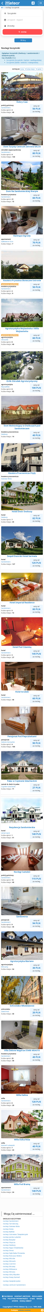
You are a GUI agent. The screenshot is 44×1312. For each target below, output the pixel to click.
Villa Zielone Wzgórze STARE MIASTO (22, 1050)
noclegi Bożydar (9, 1240)
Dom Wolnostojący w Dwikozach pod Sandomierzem (22, 427)
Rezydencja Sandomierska (22, 827)
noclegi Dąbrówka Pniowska (14, 1253)
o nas (32, 1298)
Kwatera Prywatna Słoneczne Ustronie (22, 280)
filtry (24, 40)
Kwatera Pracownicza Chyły (22, 473)
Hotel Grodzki (22, 691)
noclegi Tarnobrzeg (10, 1224)
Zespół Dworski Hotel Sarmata (22, 556)
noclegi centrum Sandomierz (14, 1285)
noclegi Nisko (8, 1229)
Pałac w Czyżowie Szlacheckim (22, 781)
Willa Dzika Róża (22, 1139)
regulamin (37, 1296)
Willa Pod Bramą (22, 1184)
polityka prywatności (18, 1298)
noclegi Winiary (9, 1272)
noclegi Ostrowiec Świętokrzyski (15, 1234)
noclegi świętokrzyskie (11, 1281)
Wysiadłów (5, 387)
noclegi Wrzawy (9, 1266)
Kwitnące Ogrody (22, 235)
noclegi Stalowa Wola (11, 1226)
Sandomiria (22, 916)
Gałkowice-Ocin (7, 241)
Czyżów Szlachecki (8, 786)
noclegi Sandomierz (11, 1221)
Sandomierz (6, 108)
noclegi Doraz (8, 1250)
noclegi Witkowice (10, 1269)
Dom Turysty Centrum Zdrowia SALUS (22, 146)
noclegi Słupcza (9, 1242)
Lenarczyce (5, 833)
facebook (8, 1296)
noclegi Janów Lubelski (12, 1237)
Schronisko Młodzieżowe (22, 1005)
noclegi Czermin (9, 1264)
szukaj (23, 32)
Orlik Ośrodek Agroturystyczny (22, 381)
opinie (39, 69)
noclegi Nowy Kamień (11, 1277)
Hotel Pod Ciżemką (22, 647)
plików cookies (24, 1310)
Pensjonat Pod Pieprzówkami (22, 736)
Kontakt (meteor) (22, 1296)
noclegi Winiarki (9, 1261)
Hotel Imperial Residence (22, 602)
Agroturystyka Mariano (22, 961)
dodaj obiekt (26, 1301)
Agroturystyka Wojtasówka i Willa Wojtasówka (22, 330)
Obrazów (4, 340)
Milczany (4, 967)
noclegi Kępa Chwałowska (13, 1248)
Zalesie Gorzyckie (8, 742)
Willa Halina (22, 1095)
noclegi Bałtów (8, 1232)
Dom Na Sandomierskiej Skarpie (22, 191)
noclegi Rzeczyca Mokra (12, 1256)
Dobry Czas (22, 102)
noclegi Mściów (9, 1258)
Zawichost (5, 1011)
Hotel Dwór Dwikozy (22, 511)
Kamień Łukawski (8, 1145)
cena (22, 69)
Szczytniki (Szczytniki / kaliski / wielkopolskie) (23, 60)
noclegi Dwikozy (9, 1245)
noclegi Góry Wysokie (11, 1274)
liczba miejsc (31, 69)
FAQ (4, 1298)
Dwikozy (4, 434)
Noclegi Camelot (22, 872)
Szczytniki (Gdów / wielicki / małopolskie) (22, 62)
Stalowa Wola (6, 479)
